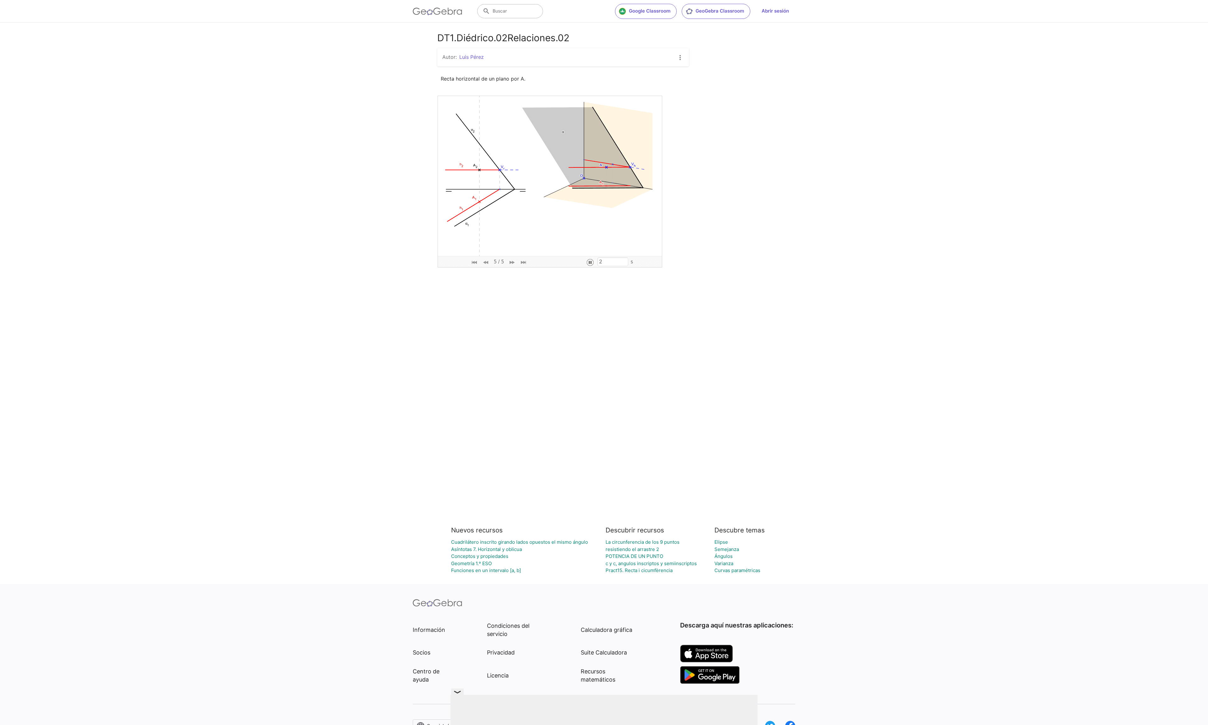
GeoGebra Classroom (720, 11)
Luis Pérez (471, 57)
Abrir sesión (775, 11)
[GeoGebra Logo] (437, 11)
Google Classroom (649, 11)
